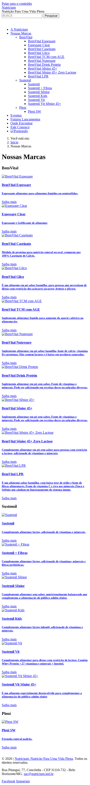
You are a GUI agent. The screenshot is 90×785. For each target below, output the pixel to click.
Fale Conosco (19, 127)
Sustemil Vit (36, 100)
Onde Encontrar (21, 123)
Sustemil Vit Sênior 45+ (44, 104)
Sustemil (25, 80)
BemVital (25, 37)
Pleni (22, 107)
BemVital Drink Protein (44, 64)
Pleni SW (34, 111)
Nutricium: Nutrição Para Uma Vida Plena (44, 758)
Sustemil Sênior (39, 92)
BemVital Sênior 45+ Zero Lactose (52, 72)
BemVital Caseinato (41, 49)
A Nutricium (19, 29)
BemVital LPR (38, 76)
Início (14, 142)
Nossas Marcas (20, 33)
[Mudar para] (19, 131)
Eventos (16, 115)
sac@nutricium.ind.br (39, 774)
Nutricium (9, 7)
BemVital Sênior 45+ (42, 68)
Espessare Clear (39, 45)
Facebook (8, 781)
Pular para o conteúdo (17, 3)
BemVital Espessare (41, 41)
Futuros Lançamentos (25, 119)
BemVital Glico (39, 53)
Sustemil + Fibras (40, 88)
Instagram (23, 781)
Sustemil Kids (37, 96)
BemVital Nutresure (41, 61)
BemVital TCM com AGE (46, 57)
